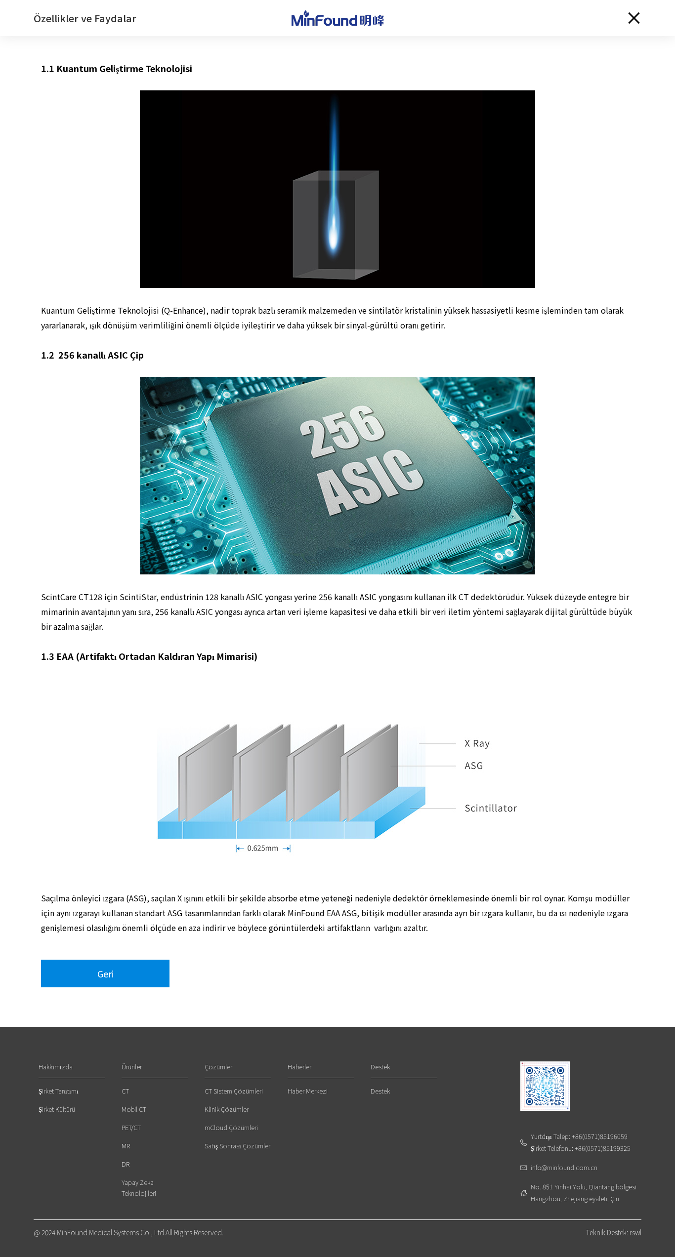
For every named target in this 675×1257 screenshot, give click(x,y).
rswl (635, 1232)
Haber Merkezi (308, 1090)
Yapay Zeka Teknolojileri (139, 1187)
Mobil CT (134, 1109)
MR (126, 1145)
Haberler (299, 1066)
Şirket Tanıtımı (59, 1090)
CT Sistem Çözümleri (234, 1090)
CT (125, 1090)
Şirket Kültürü (57, 1109)
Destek (380, 1066)
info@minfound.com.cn (564, 1167)
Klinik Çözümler (227, 1109)
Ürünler (132, 1066)
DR (125, 1164)
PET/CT (131, 1127)
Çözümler (218, 1066)
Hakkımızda (56, 1066)
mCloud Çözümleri (231, 1127)
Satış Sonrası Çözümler (237, 1145)
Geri (105, 973)
